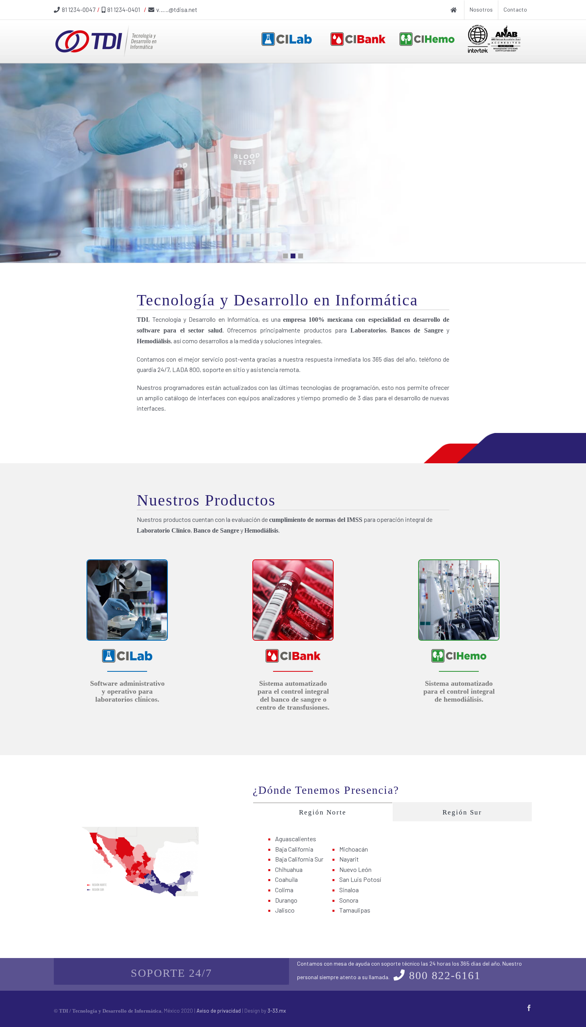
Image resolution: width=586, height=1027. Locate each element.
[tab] (322, 811)
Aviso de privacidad (219, 1010)
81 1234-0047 (78, 9)
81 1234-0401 (123, 9)
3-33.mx (276, 1010)
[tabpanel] (392, 874)
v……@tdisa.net (176, 9)
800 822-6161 (445, 975)
